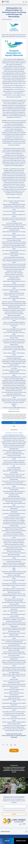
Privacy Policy (15, 432)
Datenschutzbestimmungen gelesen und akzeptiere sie (16, 810)
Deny (14, 426)
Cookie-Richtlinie (8, 432)
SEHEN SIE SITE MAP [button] (5, 831)
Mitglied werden (21, 840)
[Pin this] (15, 744)
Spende (7, 840)
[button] (26, 2)
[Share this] (3, 744)
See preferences (14, 429)
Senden (14, 814)
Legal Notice (20, 432)
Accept (14, 422)
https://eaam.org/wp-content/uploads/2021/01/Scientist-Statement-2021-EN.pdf (14, 735)
